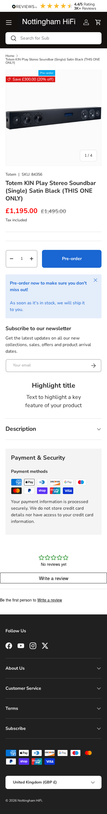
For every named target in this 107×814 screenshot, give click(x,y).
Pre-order (72, 259)
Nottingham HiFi (30, 800)
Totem (10, 174)
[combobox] (53, 38)
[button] (98, 22)
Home (9, 55)
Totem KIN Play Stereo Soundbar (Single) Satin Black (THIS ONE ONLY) (52, 61)
